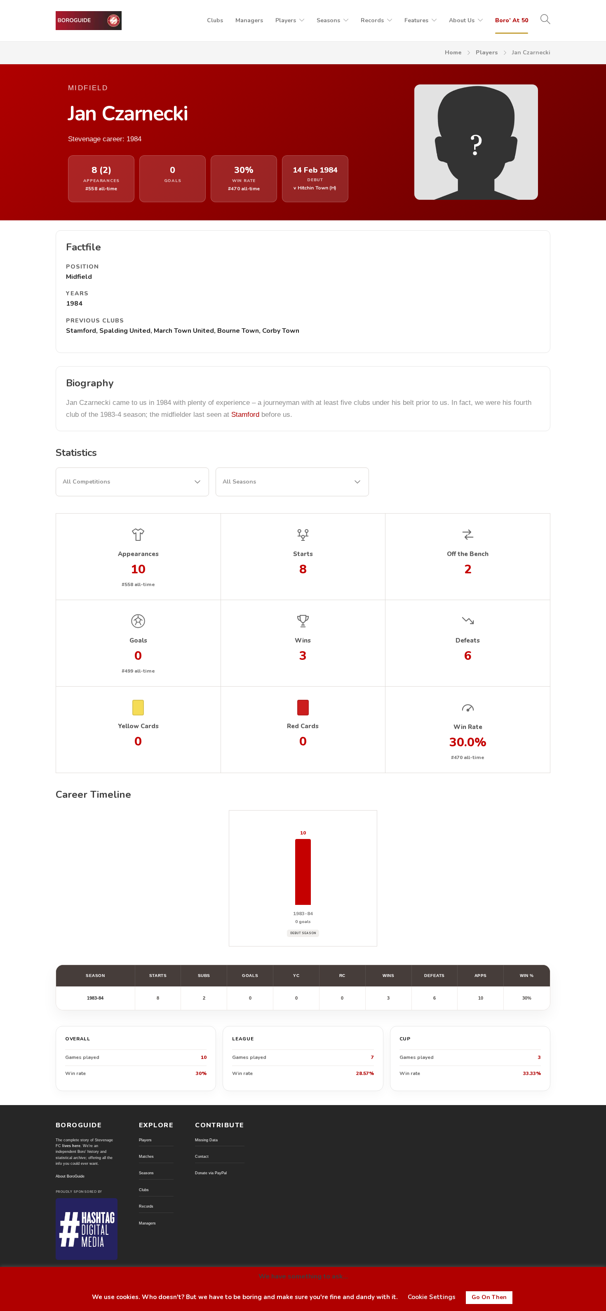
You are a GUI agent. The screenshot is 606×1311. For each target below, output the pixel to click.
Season (95, 975)
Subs (204, 975)
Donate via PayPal (211, 1173)
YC (296, 975)
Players (285, 20)
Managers (249, 20)
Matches (146, 1156)
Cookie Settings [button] (432, 1297)
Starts (158, 975)
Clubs (215, 20)
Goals (250, 975)
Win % (527, 975)
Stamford (245, 414)
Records (372, 20)
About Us (461, 20)
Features (416, 20)
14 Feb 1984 (315, 170)
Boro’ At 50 (511, 20)
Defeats (434, 975)
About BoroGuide (70, 1176)
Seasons (328, 20)
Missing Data (206, 1140)
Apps (480, 975)
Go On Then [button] (489, 1297)
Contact (202, 1156)
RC (342, 975)
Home (453, 52)
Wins (388, 975)
